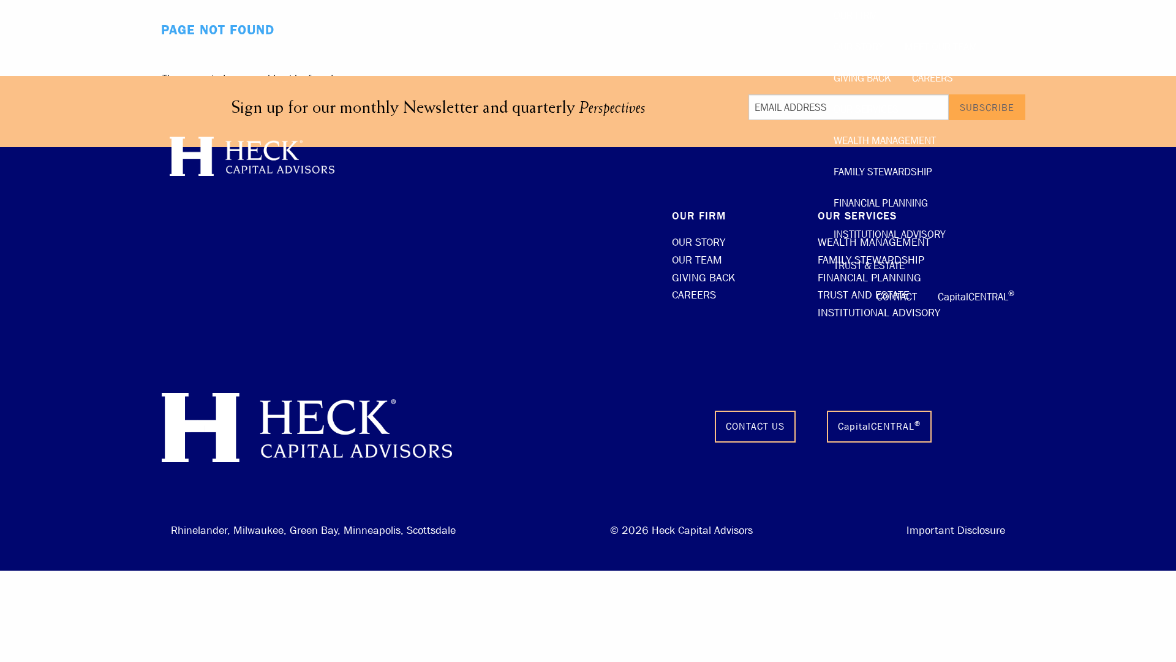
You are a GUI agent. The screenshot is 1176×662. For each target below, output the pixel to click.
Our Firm (856, 15)
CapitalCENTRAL (976, 295)
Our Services (866, 109)
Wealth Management (885, 140)
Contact (896, 297)
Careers (932, 78)
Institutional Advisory (890, 234)
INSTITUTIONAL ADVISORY (879, 313)
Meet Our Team (941, 46)
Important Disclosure (956, 530)
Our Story (859, 46)
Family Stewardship (883, 172)
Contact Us (755, 426)
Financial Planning (881, 203)
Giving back (862, 78)
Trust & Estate (869, 265)
